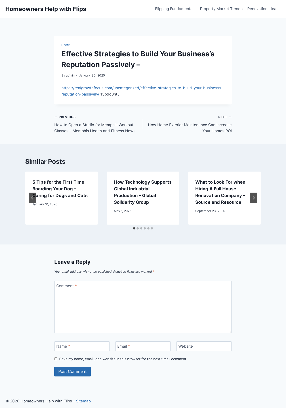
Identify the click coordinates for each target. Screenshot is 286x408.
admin (70, 75)
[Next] (253, 198)
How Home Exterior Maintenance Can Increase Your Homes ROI (190, 124)
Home (65, 45)
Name (63, 346)
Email (123, 346)
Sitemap (83, 401)
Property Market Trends (221, 8)
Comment (66, 286)
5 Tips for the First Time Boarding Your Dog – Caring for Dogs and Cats (60, 188)
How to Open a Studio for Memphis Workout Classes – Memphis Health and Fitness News (94, 124)
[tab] (134, 228)
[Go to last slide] (32, 198)
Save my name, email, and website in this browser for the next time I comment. (123, 359)
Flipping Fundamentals (175, 8)
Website (185, 346)
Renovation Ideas (262, 8)
